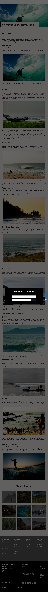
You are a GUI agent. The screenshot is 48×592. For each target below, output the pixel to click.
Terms (25, 302)
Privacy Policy (30, 302)
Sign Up (33, 299)
